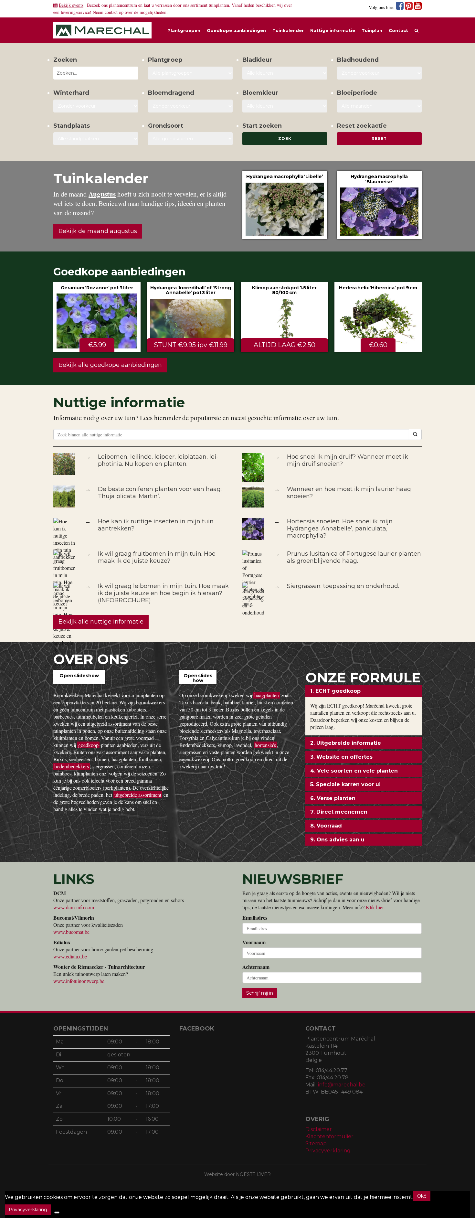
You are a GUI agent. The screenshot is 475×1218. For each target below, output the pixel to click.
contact (111, 12)
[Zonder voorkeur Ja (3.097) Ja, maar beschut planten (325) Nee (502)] (95, 106)
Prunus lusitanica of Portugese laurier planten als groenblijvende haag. (354, 557)
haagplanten (266, 695)
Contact (398, 30)
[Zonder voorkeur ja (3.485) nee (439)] (190, 106)
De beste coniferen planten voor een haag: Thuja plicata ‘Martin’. (160, 493)
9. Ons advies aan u (337, 840)
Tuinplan (372, 30)
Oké (422, 1196)
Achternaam (255, 966)
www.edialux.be (70, 956)
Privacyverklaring (328, 1151)
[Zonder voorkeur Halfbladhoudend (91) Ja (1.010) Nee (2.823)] (379, 73)
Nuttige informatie (332, 30)
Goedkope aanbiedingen (236, 30)
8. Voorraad (326, 826)
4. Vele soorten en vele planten (354, 771)
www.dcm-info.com (73, 907)
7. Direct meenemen (338, 812)
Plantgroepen (183, 30)
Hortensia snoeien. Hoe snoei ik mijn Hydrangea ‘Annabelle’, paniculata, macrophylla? (340, 528)
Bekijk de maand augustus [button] (97, 231)
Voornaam (254, 942)
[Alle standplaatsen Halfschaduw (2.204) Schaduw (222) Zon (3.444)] (95, 138)
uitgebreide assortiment (137, 794)
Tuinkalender (288, 30)
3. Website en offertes (341, 757)
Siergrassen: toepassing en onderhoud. (343, 586)
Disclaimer (318, 1129)
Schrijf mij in (259, 993)
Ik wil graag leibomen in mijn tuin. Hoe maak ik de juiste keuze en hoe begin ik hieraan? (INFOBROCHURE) (163, 593)
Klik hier (375, 907)
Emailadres (254, 917)
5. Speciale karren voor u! (345, 784)
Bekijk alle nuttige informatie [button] (100, 621)
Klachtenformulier (329, 1136)
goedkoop (88, 745)
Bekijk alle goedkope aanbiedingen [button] (110, 365)
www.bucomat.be (71, 931)
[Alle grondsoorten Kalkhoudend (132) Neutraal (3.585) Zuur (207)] (190, 138)
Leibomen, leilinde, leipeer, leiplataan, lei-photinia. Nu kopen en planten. (158, 460)
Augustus (102, 194)
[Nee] (56, 1212)
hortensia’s (265, 745)
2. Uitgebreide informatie (345, 743)
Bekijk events (71, 5)
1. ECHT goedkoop (335, 691)
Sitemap (316, 1143)
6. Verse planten (332, 798)
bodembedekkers (71, 766)
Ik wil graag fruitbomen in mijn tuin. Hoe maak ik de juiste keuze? (157, 557)
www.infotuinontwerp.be (78, 981)
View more (284, 205)
